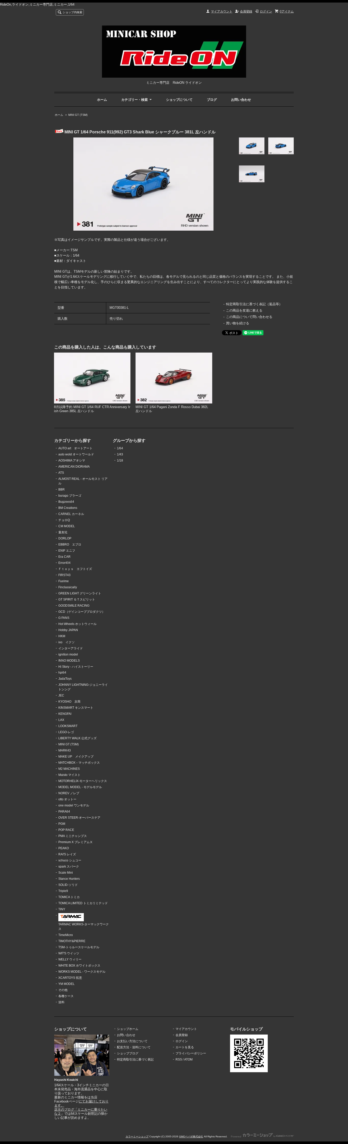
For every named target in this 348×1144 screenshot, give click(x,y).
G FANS (63, 618)
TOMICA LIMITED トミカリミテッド (83, 903)
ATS (61, 473)
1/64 (120, 448)
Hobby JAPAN (68, 630)
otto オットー (67, 799)
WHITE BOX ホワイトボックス (79, 965)
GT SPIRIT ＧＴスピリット (76, 599)
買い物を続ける (237, 323)
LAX (61, 720)
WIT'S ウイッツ (68, 953)
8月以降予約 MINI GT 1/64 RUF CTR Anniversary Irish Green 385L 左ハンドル (92, 409)
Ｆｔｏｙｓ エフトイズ (75, 569)
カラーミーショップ (137, 1136)
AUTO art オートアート (75, 448)
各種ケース (66, 996)
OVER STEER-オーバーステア (79, 817)
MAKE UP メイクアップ (75, 756)
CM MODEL (66, 526)
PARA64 (64, 811)
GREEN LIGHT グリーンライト (79, 593)
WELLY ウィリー (70, 959)
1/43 (120, 454)
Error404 (64, 563)
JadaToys (65, 678)
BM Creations (67, 508)
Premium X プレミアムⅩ (75, 842)
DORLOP (64, 538)
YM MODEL (66, 984)
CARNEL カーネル (71, 514)
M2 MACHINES (69, 769)
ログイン (266, 11)
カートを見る (185, 1047)
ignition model (68, 654)
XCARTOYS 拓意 (70, 978)
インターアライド (70, 648)
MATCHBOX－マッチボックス (79, 762)
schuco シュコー (69, 860)
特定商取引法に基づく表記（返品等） (254, 304)
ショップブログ (127, 1053)
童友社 (63, 532)
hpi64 (62, 672)
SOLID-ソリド (68, 885)
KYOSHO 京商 (69, 701)
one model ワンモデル (73, 805)
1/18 (120, 460)
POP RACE (66, 830)
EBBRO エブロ (69, 544)
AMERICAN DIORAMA (74, 466)
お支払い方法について (132, 1041)
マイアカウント (221, 11)
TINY (61, 909)
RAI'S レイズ (67, 854)
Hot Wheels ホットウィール (77, 624)
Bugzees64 (66, 502)
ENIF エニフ (66, 550)
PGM (61, 824)
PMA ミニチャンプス (72, 836)
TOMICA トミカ (69, 897)
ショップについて (179, 100)
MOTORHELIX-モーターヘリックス (82, 781)
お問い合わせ (241, 100)
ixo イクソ (66, 642)
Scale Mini (65, 872)
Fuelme (63, 581)
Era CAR (64, 557)
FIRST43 (64, 575)
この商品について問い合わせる (249, 317)
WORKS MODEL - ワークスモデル (81, 971)
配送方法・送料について (134, 1047)
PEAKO (63, 848)
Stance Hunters (69, 879)
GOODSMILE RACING (73, 605)
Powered (236, 1136)
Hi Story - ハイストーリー (75, 666)
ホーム (102, 100)
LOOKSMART (67, 726)
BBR (61, 489)
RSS (179, 1059)
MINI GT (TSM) (78, 114)
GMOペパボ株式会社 (191, 1136)
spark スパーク (68, 866)
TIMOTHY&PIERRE (71, 941)
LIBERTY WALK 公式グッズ (77, 738)
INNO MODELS (69, 660)
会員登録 (246, 11)
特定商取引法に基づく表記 (135, 1059)
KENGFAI (64, 714)
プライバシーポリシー (191, 1053)
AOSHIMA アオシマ (71, 460)
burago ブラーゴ (69, 495)
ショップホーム (127, 1029)
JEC (61, 695)
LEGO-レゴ (66, 732)
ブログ (212, 100)
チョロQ (64, 520)
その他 (63, 990)
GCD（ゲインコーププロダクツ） (81, 611)
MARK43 (64, 750)
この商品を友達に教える (244, 310)
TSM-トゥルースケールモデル (78, 947)
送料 (61, 1002)
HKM (61, 636)
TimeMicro (65, 935)
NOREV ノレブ (68, 793)
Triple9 (63, 891)
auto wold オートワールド (76, 454)
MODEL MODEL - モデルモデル (80, 787)
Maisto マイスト (69, 775)
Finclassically (67, 587)
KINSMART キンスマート (75, 707)
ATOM (188, 1059)
